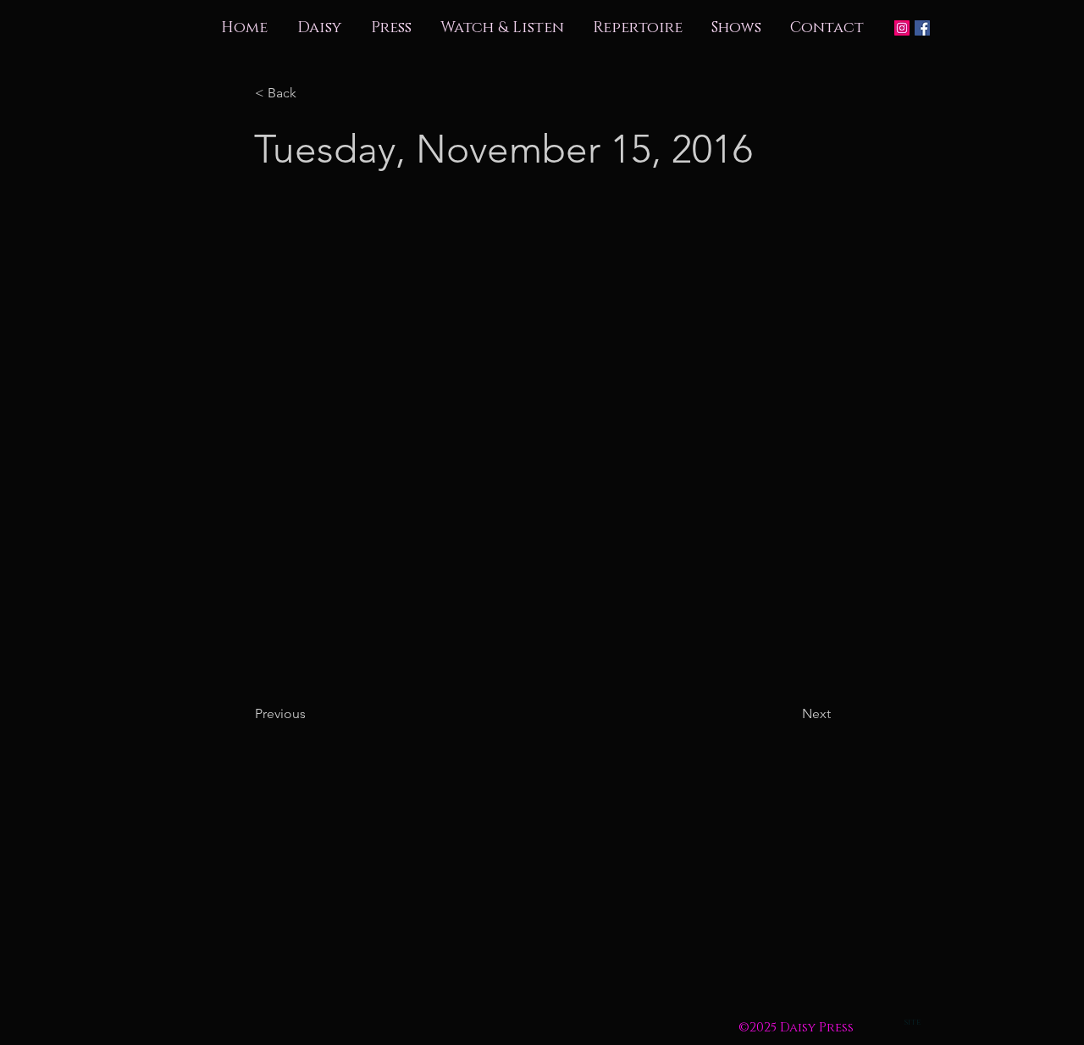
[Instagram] (902, 28)
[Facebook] (922, 28)
